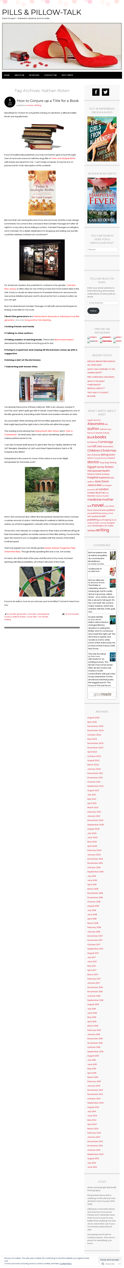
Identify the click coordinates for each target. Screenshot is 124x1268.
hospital (92, 477)
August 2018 (93, 905)
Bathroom (91, 433)
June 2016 (92, 1013)
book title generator (17, 614)
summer (103, 523)
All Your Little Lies (96, 580)
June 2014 (92, 1115)
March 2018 (92, 923)
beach (99, 432)
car (89, 446)
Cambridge (105, 442)
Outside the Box (100, 510)
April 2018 (91, 918)
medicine (94, 499)
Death (112, 454)
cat (93, 446)
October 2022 (94, 756)
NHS (89, 506)
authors (103, 429)
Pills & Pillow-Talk (41, 12)
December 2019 (95, 858)
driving (113, 462)
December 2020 (95, 820)
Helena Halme (94, 474)
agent (90, 420)
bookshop (92, 442)
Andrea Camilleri (97, 564)
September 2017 (95, 948)
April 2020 (92, 846)
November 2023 (95, 747)
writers (91, 530)
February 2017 (94, 978)
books (100, 437)
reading (104, 513)
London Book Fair (96, 492)
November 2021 (95, 777)
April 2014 (92, 1124)
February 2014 (94, 1132)
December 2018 (95, 893)
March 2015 (92, 1077)
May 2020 (92, 841)
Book (90, 437)
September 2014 (95, 1102)
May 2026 (92, 722)
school (110, 513)
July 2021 (91, 794)
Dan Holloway (93, 455)
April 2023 (92, 751)
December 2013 (95, 1141)
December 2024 (95, 730)
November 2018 (95, 897)
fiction (109, 467)
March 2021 (92, 807)
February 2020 (94, 850)
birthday (106, 433)
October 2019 (93, 867)
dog (102, 462)
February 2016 (94, 1030)
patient (111, 510)
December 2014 (95, 1090)
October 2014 (94, 1098)
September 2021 (95, 786)
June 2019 (92, 880)
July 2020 (91, 833)
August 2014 (93, 1107)
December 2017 (95, 935)
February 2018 (94, 927)
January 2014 (93, 1137)
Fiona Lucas (95, 656)
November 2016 (95, 991)
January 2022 (94, 769)
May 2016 (91, 1017)
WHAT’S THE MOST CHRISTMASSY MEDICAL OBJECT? (96, 385)
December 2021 (95, 773)
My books (34, 75)
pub (89, 513)
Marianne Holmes (98, 583)
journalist (91, 490)
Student (96, 523)
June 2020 (92, 837)
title (35, 616)
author (93, 428)
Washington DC (100, 525)
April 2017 (91, 970)
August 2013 (93, 1158)
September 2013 (95, 1154)
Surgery (111, 522)
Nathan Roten (19, 616)
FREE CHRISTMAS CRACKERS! (100, 377)
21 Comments (72, 614)
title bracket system (64, 339)
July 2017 (91, 957)
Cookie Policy (66, 1263)
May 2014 (91, 1120)
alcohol (97, 420)
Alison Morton (96, 619)
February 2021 (94, 811)
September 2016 (95, 1000)
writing (7, 619)
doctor (93, 462)
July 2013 (91, 1162)
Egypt (91, 467)
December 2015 (95, 1038)
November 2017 (95, 940)
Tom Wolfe (43, 616)
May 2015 (91, 1068)
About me (19, 75)
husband (103, 477)
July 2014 (91, 1111)
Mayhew (91, 496)
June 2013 (92, 1167)
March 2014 (92, 1128)
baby (109, 429)
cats (99, 446)
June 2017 (92, 961)
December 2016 (95, 987)
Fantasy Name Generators (46, 316)
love (107, 493)
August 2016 (93, 1004)
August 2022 (93, 760)
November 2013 (95, 1145)
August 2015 (93, 1055)
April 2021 (91, 803)
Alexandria (95, 424)
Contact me (50, 75)
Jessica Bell (94, 485)
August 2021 (93, 790)
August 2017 (93, 953)
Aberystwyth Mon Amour (47, 431)
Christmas (108, 450)
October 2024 (94, 734)
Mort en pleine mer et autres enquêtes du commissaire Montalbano (97, 557)
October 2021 (93, 781)
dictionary (103, 458)
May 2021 (91, 799)
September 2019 (95, 871)
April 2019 (91, 884)
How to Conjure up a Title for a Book (48, 101)
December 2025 (95, 726)
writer (111, 525)
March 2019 (92, 888)
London (30, 105)
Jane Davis (101, 481)
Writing (37, 105)
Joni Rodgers (107, 485)
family (100, 467)
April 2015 (91, 1073)
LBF (96, 489)
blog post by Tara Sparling (38, 320)
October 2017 (93, 944)
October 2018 (93, 901)
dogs (106, 462)
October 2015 (93, 1047)
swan (89, 526)
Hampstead (43, 614)
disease (111, 458)
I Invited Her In (95, 568)
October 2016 (93, 995)
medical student (102, 496)
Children (93, 450)
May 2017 (91, 965)
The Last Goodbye (97, 653)
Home (7, 75)
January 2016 (93, 1034)
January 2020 (94, 854)
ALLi (106, 424)
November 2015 (95, 1043)
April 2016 (91, 1021)
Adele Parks (95, 571)
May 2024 (92, 739)
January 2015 (93, 1085)
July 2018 (91, 910)
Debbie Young (92, 458)
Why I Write (67, 75)
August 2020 (93, 828)
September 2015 (95, 1051)
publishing (96, 513)
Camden (32, 614)
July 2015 (91, 1060)
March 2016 (92, 1025)
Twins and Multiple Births (63, 158)
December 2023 (95, 743)
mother (108, 499)
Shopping (106, 520)
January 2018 (93, 931)
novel (29, 616)
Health (106, 470)
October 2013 (93, 1150)
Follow (93, 310)
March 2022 (93, 764)
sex (100, 520)
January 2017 (93, 983)
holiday (105, 474)
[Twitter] (105, 92)
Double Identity (95, 616)
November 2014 (95, 1094)
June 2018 (92, 914)
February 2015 (94, 1081)
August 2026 (93, 717)
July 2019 (91, 876)
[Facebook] (96, 92)
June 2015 (92, 1064)
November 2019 (95, 863)
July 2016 (91, 1008)
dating (104, 454)
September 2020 (95, 824)
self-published (94, 516)
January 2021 (93, 816)
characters (108, 446)
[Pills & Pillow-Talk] (62, 70)
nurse (106, 506)
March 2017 (92, 974)
